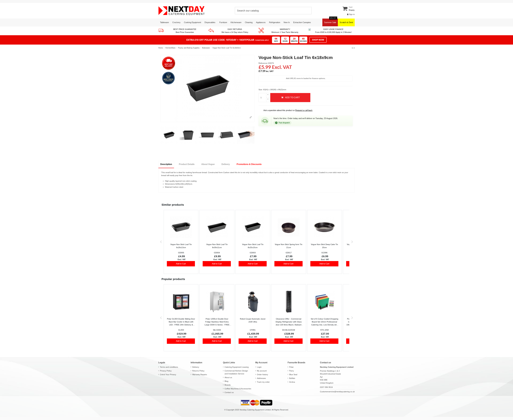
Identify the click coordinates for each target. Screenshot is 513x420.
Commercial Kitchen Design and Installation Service (236, 372)
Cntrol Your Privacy (168, 374)
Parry (291, 371)
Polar (291, 367)
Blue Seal (293, 374)
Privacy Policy (166, 371)
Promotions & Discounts (249, 164)
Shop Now (318, 39)
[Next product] (354, 47)
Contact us (229, 392)
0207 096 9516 (326, 387)
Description (166, 164)
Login (259, 367)
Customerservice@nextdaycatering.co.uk (337, 392)
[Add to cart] (181, 263)
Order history (262, 374)
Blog (226, 381)
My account (262, 371)
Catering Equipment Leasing (237, 367)
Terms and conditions (169, 367)
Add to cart (292, 97)
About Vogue (208, 164)
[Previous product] (353, 47)
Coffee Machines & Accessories (238, 389)
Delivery (225, 164)
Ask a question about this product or (286, 110)
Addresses (261, 378)
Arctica (292, 382)
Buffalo (292, 378)
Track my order (263, 382)
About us (228, 377)
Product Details (187, 164)
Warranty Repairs (199, 374)
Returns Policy (198, 371)
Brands (228, 385)
